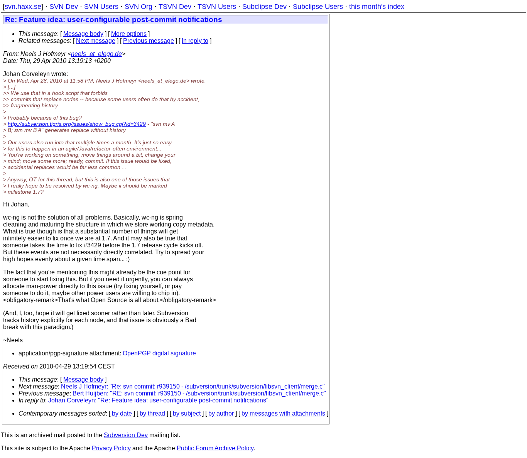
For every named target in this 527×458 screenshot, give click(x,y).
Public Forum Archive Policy (215, 448)
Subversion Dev (126, 435)
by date (122, 413)
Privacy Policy (111, 448)
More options (129, 33)
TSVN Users (217, 6)
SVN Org (138, 6)
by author (221, 413)
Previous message (148, 40)
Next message (95, 40)
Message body (83, 33)
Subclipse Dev (264, 6)
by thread (152, 413)
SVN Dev (63, 6)
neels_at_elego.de (96, 54)
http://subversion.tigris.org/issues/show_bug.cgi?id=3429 (77, 124)
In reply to (195, 40)
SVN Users (101, 6)
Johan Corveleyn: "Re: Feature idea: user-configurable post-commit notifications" (158, 400)
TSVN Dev (175, 6)
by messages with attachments (283, 413)
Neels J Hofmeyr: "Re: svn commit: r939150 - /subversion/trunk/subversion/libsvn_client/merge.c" (193, 386)
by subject (187, 413)
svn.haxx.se (23, 6)
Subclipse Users (318, 6)
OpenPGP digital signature (159, 353)
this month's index (376, 6)
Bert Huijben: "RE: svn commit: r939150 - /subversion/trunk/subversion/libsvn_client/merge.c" (199, 393)
